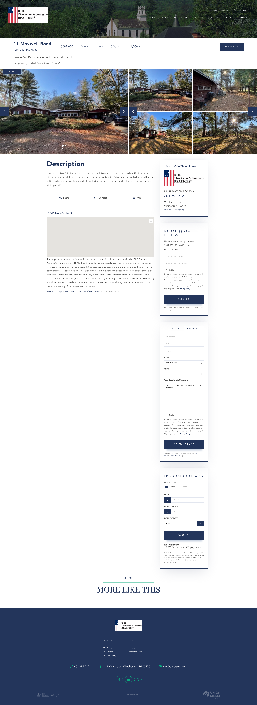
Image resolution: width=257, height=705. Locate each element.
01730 (97, 292)
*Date (166, 358)
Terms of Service (175, 456)
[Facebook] (119, 679)
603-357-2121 (241, 11)
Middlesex (76, 292)
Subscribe (184, 299)
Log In (213, 11)
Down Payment (171, 507)
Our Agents (179, 210)
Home (50, 292)
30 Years (171, 487)
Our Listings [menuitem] (108, 652)
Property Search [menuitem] (156, 18)
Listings (59, 292)
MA (67, 292)
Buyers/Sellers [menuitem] (210, 18)
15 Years (184, 487)
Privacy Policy (185, 289)
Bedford (88, 292)
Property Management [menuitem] (185, 18)
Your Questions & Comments (176, 380)
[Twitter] (138, 679)
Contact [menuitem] (242, 18)
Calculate (184, 535)
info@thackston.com (175, 666)
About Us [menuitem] (133, 648)
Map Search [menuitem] (108, 648)
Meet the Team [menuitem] (135, 652)
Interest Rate (171, 518)
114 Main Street (126, 666)
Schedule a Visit (194, 329)
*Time (166, 369)
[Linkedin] (128, 679)
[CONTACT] (232, 47)
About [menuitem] (227, 18)
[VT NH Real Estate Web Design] (211, 695)
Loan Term (170, 483)
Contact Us (168, 210)
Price (166, 495)
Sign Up (224, 11)
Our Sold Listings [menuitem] (110, 656)
